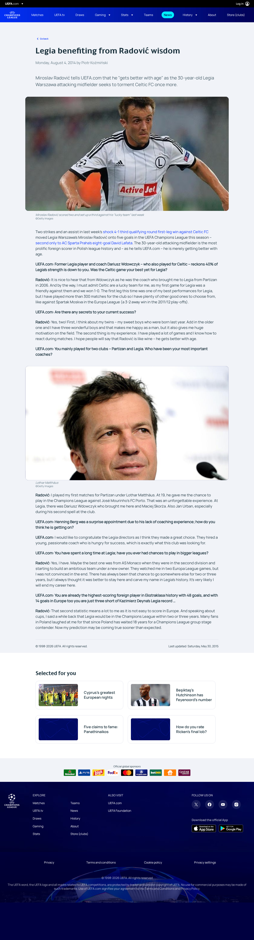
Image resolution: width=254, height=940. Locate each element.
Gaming (38, 826)
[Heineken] (70, 772)
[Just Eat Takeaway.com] (170, 772)
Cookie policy (153, 862)
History (75, 818)
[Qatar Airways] (184, 772)
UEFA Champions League (12, 14)
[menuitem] (38, 14)
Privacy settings (205, 862)
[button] (103, 14)
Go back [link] (44, 38)
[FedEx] (113, 772)
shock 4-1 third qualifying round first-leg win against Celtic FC (155, 231)
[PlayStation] (84, 772)
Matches (39, 803)
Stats (36, 834)
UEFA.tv (38, 811)
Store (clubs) (79, 834)
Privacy (49, 862)
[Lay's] (98, 772)
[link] (37, 14)
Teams (75, 803)
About (74, 826)
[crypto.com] (141, 772)
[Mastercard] (127, 772)
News (74, 811)
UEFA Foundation (119, 811)
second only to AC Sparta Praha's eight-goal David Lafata (84, 242)
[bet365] (156, 772)
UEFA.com (115, 803)
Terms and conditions (101, 862)
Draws (37, 818)
